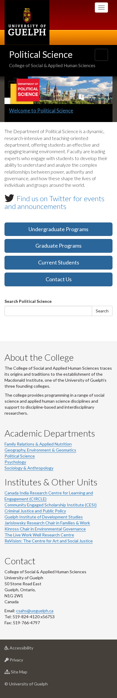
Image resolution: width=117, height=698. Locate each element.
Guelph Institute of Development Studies (43, 516)
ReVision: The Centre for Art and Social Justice (48, 540)
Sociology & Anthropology (28, 467)
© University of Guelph (26, 683)
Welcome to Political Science (41, 110)
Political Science (41, 54)
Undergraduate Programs (58, 229)
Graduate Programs (58, 245)
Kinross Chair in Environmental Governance (45, 528)
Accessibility (30, 649)
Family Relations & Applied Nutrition (38, 443)
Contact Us (59, 279)
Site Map (28, 673)
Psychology (15, 461)
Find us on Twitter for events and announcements (54, 202)
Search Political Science (28, 301)
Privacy (25, 661)
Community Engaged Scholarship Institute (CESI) (50, 504)
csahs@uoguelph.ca (34, 610)
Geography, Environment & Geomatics (40, 449)
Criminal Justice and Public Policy (35, 510)
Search (102, 310)
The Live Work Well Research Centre (39, 534)
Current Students (58, 262)
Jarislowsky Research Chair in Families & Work (47, 522)
